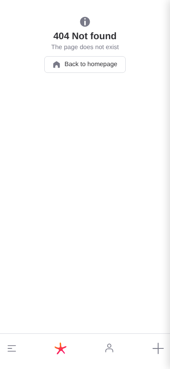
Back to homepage (90, 64)
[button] (12, 348)
